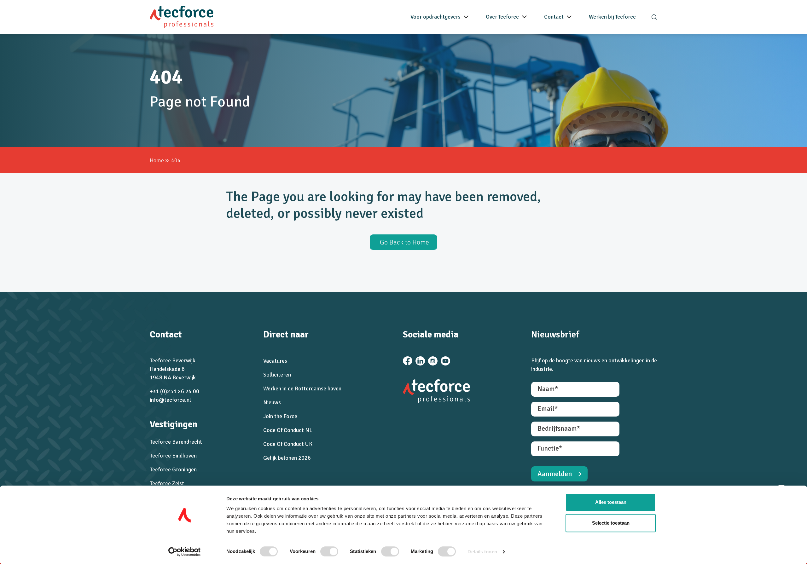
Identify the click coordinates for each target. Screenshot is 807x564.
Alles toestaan (610, 502)
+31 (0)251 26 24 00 (174, 391)
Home (157, 160)
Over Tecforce (502, 16)
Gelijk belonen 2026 (287, 457)
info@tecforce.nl (170, 399)
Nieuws (272, 402)
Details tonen (482, 551)
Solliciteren (277, 374)
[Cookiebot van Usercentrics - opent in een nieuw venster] (184, 551)
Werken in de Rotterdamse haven (302, 388)
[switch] (329, 551)
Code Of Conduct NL (287, 430)
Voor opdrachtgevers (435, 16)
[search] (654, 17)
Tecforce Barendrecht (176, 441)
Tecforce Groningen (173, 469)
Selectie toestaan (611, 523)
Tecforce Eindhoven (173, 455)
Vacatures (275, 360)
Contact (554, 16)
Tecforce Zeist (167, 483)
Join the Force (280, 416)
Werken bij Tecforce (612, 16)
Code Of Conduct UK (287, 443)
